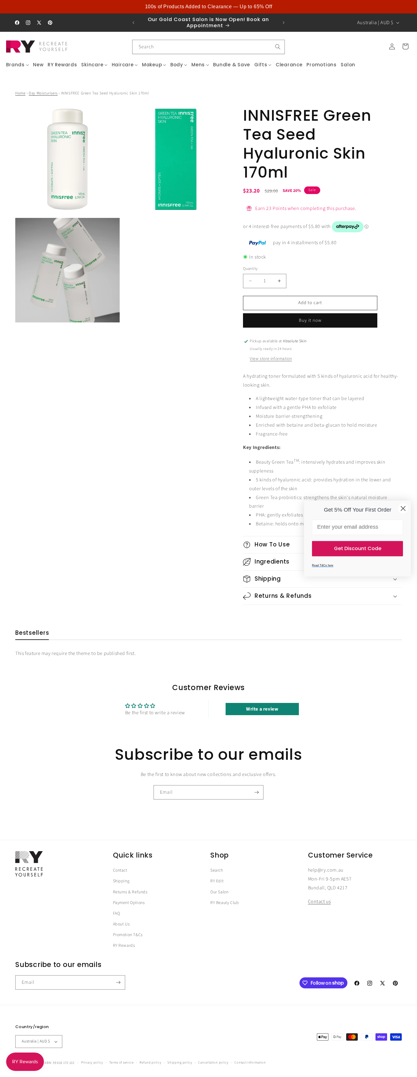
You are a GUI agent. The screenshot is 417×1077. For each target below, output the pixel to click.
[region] (208, 6)
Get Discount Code (357, 548)
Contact (120, 870)
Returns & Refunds (130, 892)
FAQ (116, 913)
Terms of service (121, 1062)
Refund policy (150, 1062)
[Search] (278, 46)
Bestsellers (32, 633)
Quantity (250, 268)
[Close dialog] (403, 508)
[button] (17, 65)
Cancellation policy (213, 1062)
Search (216, 870)
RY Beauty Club (224, 903)
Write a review (262, 709)
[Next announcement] (283, 22)
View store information (271, 359)
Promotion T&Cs (128, 935)
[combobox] (208, 47)
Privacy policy (92, 1062)
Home (20, 93)
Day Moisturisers (43, 93)
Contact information (250, 1062)
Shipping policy (179, 1062)
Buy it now (310, 320)
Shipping (121, 881)
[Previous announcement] (133, 22)
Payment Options (129, 903)
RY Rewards (124, 946)
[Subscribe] (256, 792)
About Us (121, 924)
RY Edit (216, 881)
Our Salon (219, 892)
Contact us (319, 901)
